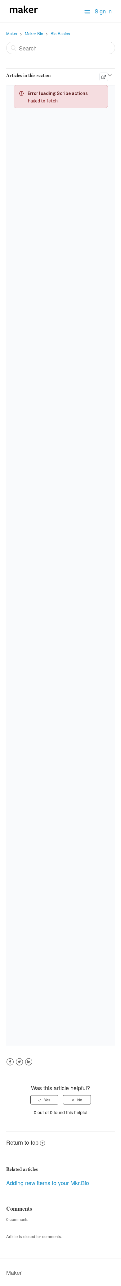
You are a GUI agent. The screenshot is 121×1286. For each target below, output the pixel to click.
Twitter (19, 1065)
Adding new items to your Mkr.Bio (47, 1183)
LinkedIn (29, 1065)
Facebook (10, 1065)
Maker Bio (34, 33)
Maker (11, 33)
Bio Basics (60, 33)
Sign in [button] (103, 11)
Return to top (22, 1142)
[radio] (44, 1099)
